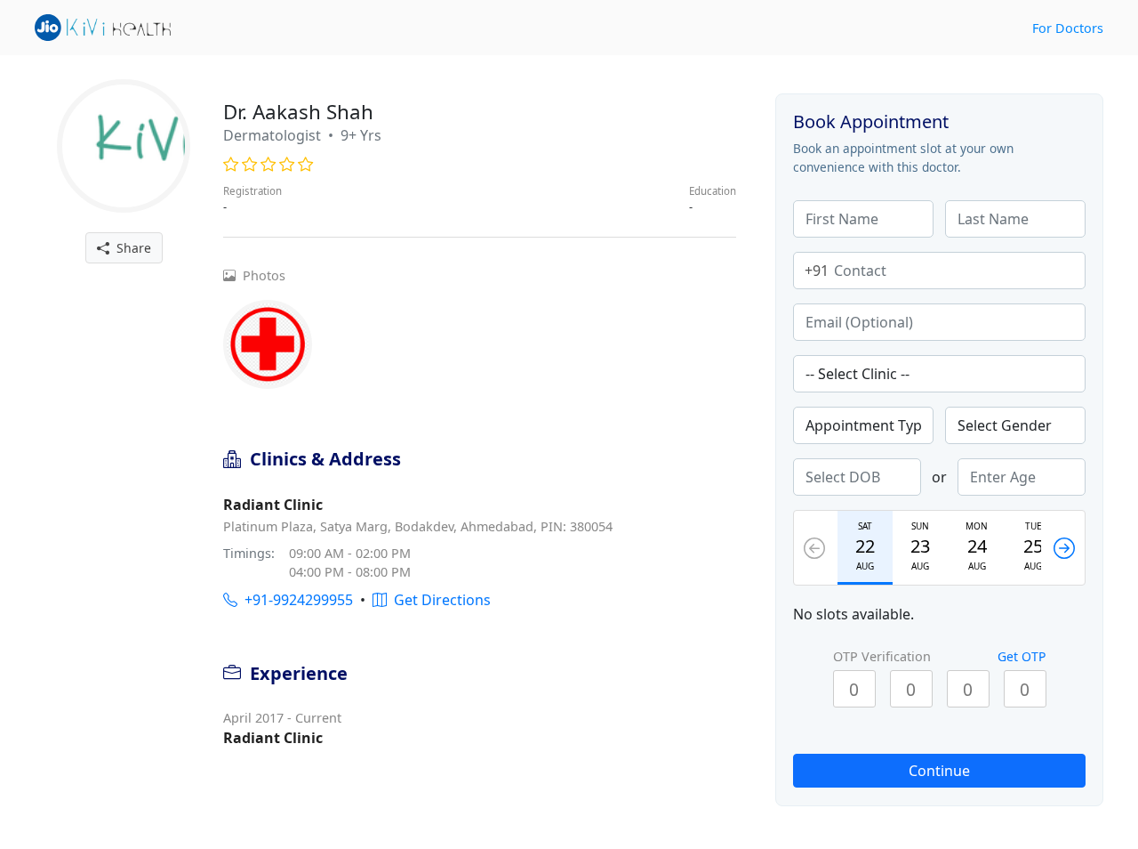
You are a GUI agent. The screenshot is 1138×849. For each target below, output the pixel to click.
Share (130, 247)
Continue (939, 770)
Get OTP (1022, 656)
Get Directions (439, 600)
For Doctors (1067, 28)
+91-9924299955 (295, 600)
